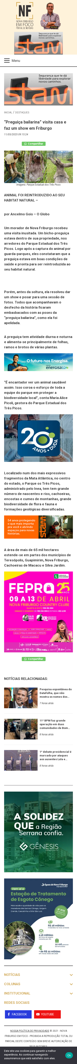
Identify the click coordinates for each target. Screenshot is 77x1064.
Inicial (8, 112)
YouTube (47, 1014)
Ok (69, 1055)
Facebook (19, 1014)
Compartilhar (35, 143)
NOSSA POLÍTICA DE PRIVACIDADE (29, 1030)
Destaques (22, 112)
